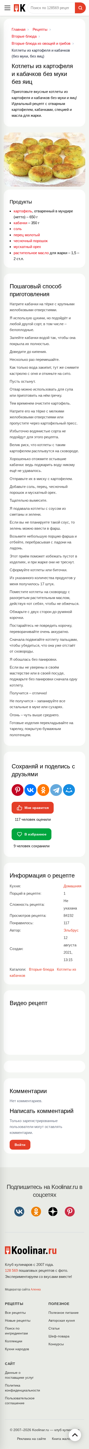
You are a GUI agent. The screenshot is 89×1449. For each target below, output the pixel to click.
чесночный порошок (31, 241)
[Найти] (80, 7)
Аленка (36, 1289)
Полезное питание (63, 1313)
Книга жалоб (62, 1439)
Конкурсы (56, 1344)
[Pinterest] (17, 790)
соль (18, 229)
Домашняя (72, 886)
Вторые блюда (41, 969)
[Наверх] (75, 1435)
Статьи (54, 1328)
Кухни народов (17, 1349)
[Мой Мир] (69, 790)
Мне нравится (36, 808)
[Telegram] (56, 790)
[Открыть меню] (7, 7)
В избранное (35, 834)
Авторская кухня (61, 1320)
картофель (23, 211)
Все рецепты (15, 1313)
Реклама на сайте (31, 1439)
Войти (20, 1145)
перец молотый (27, 235)
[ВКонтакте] (30, 790)
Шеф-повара (58, 1336)
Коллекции (13, 1341)
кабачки (20, 223)
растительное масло (31, 253)
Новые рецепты (17, 1320)
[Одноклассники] (43, 790)
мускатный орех (27, 247)
